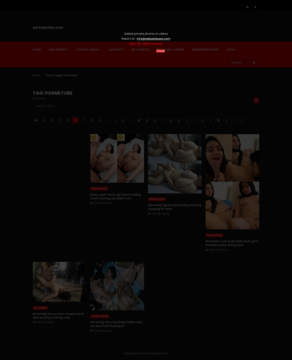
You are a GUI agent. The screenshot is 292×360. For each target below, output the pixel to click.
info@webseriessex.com (153, 39)
